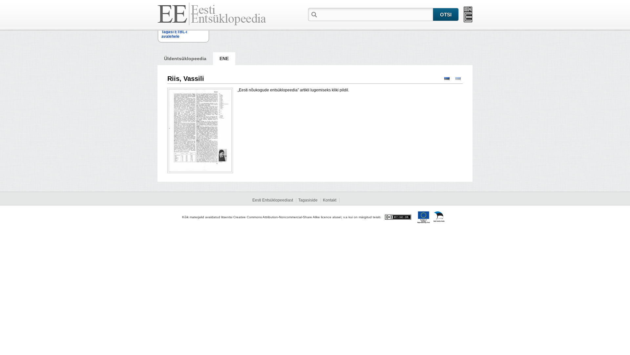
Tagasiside (308, 200)
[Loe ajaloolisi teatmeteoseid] (468, 14)
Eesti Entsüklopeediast (272, 200)
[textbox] (376, 14)
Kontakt (329, 200)
